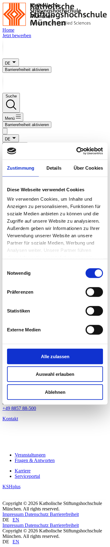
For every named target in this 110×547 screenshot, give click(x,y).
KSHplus (11, 486)
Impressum (13, 514)
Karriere (23, 470)
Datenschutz (37, 514)
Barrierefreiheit (64, 514)
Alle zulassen (55, 356)
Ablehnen (55, 391)
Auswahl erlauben (55, 374)
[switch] (94, 292)
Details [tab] (53, 167)
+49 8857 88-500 (19, 408)
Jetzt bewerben (16, 35)
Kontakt (10, 418)
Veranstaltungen (30, 454)
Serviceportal (27, 476)
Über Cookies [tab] (88, 167)
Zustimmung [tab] (20, 167)
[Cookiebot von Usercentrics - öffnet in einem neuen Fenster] (77, 151)
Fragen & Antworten (35, 460)
